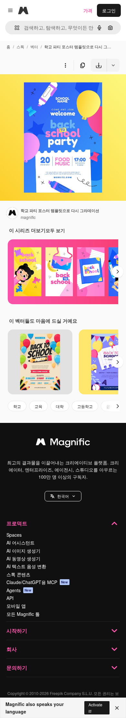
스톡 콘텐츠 (18, 574)
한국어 (63, 496)
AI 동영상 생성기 (23, 558)
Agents (19, 590)
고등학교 (85, 406)
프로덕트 (16, 523)
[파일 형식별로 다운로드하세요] (113, 65)
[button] (63, 496)
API (10, 598)
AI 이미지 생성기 (23, 550)
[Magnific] (63, 443)
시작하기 (16, 630)
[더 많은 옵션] (65, 65)
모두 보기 (55, 230)
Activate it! (95, 707)
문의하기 (16, 667)
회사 (11, 649)
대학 (60, 406)
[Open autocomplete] (14, 27)
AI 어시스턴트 (20, 542)
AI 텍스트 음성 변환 (26, 566)
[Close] (117, 708)
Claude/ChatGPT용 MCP (37, 582)
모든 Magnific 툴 (23, 614)
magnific (28, 217)
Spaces (14, 535)
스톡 (20, 46)
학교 (17, 406)
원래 (37, 86)
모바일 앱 (16, 606)
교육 (38, 406)
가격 (87, 10)
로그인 (109, 10)
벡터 (34, 46)
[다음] (117, 271)
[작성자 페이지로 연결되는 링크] (12, 213)
